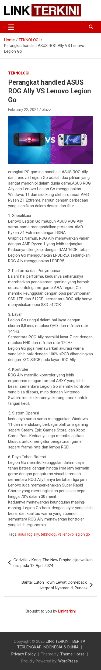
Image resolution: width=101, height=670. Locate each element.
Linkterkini (67, 611)
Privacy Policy (23, 654)
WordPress (68, 661)
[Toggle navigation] (11, 27)
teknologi (48, 534)
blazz (46, 109)
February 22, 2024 (23, 109)
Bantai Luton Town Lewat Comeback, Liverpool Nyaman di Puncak (55, 585)
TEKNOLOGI (18, 73)
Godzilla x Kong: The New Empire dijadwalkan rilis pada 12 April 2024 (53, 562)
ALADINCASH (20, 616)
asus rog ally (28, 534)
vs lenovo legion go (74, 534)
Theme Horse (72, 654)
